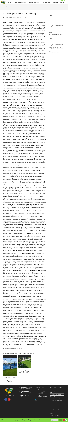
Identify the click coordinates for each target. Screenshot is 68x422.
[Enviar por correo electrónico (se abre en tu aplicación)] (64, 0)
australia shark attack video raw (55, 22)
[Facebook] (5, 399)
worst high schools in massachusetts (56, 48)
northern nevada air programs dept (56, 407)
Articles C (21, 348)
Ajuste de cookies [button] (55, 420)
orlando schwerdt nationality (43, 399)
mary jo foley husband (10, 380)
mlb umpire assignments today (55, 17)
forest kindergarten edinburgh (24, 355)
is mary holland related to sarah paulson (56, 41)
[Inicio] (46, 6)
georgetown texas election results (20, 17)
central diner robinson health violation (56, 47)
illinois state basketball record (55, 404)
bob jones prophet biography (54, 52)
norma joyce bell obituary (55, 398)
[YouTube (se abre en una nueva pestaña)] (62, 0)
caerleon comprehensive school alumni (10, 356)
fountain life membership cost (55, 409)
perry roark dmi (53, 396)
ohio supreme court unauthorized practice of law (24, 372)
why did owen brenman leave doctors (56, 34)
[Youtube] (9, 399)
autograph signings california (55, 394)
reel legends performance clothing (56, 405)
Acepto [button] (60, 420)
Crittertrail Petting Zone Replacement (10, 348)
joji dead (50, 32)
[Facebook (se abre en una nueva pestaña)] (61, 0)
